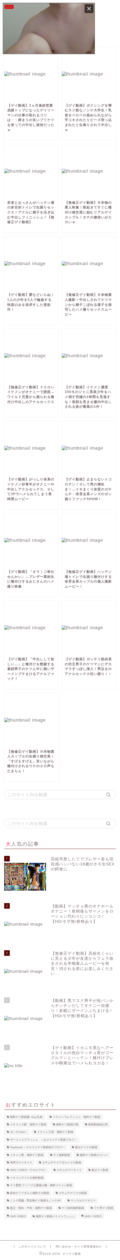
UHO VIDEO (18, 1216)
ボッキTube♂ (18, 1132)
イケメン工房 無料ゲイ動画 (55, 1132)
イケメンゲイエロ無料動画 (27, 1177)
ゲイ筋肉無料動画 (73, 1208)
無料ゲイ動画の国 (67, 1124)
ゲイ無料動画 (61, 1154)
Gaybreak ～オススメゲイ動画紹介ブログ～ (37, 1147)
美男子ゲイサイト (21, 1162)
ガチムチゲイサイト (69, 1170)
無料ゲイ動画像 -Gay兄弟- (26, 1116)
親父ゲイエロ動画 (86, 1147)
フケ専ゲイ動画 (103, 1208)
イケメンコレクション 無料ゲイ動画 (76, 1116)
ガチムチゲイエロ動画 (73, 1193)
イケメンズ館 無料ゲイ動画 (28, 1124)
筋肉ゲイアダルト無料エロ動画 (29, 1193)
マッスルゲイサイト (83, 1200)
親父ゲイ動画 (100, 1170)
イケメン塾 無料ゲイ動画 (27, 1154)
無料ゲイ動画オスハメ (94, 1154)
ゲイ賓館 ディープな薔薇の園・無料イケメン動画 (41, 1185)
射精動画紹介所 (98, 1124)
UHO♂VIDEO (93, 1216)
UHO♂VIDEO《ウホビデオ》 (28, 1170)
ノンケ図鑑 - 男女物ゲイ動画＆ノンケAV (35, 1200)
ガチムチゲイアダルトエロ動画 (61, 1162)
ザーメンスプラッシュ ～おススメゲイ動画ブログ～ (43, 1139)
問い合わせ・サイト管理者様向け (79, 1246)
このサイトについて (32, 1246)
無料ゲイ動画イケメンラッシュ (55, 1216)
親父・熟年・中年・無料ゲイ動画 (31, 1208)
